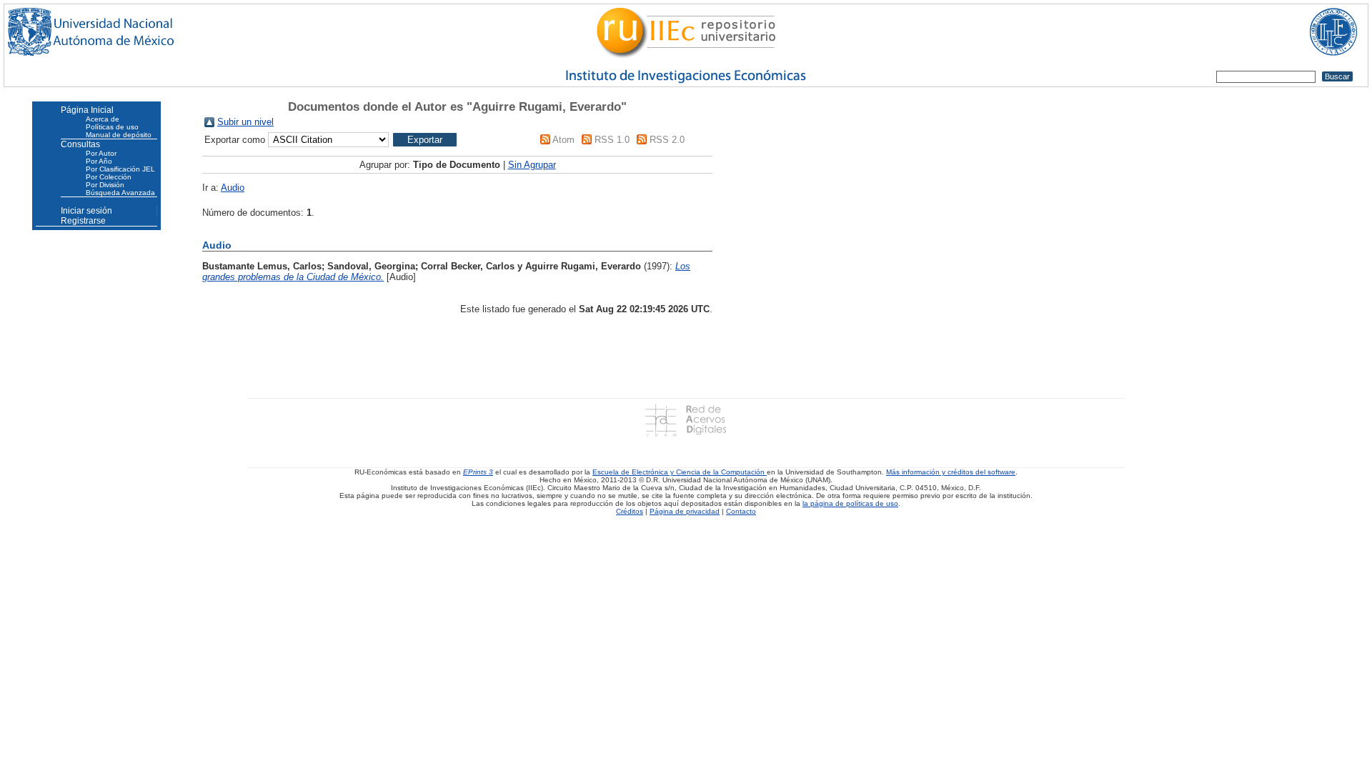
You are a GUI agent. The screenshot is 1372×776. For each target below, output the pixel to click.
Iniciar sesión (86, 211)
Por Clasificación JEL (120, 169)
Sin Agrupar (532, 164)
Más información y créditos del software (950, 472)
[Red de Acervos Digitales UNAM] (686, 420)
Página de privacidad (685, 511)
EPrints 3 (478, 472)
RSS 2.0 (667, 139)
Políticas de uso (112, 127)
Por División (105, 185)
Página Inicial (87, 110)
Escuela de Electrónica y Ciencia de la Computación (679, 472)
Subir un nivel (245, 121)
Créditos (629, 511)
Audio (232, 187)
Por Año (99, 161)
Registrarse (83, 221)
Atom (563, 139)
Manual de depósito (118, 135)
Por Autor (101, 153)
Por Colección (108, 177)
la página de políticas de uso (850, 503)
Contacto (741, 511)
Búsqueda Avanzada (120, 193)
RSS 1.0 (612, 139)
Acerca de (102, 119)
